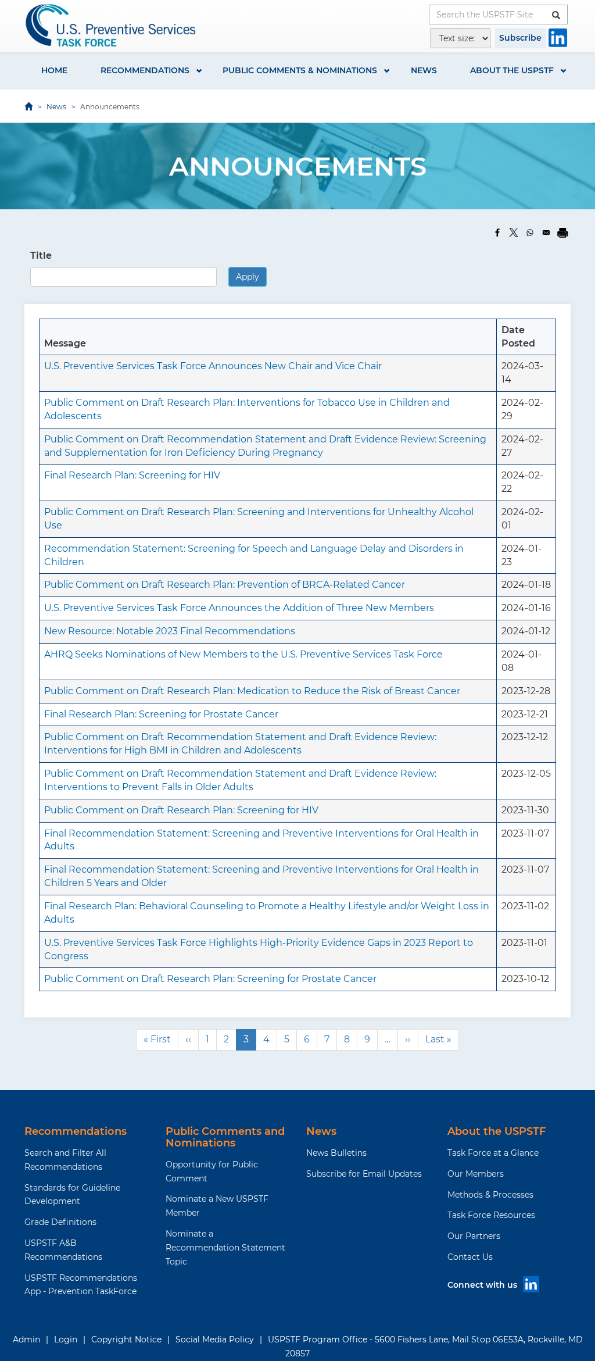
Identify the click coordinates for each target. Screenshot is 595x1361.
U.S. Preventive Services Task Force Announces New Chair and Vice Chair (213, 365)
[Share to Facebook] (497, 232)
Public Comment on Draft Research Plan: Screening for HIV (181, 810)
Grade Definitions (60, 1222)
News (424, 70)
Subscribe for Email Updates (364, 1174)
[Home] (111, 25)
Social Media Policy (214, 1339)
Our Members (475, 1174)
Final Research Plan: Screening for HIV (132, 475)
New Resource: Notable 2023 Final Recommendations (169, 631)
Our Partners (473, 1236)
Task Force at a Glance (493, 1153)
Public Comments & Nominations (300, 70)
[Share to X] (513, 232)
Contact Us (470, 1257)
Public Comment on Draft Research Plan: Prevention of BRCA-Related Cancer (224, 584)
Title (41, 255)
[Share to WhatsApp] (530, 232)
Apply (249, 276)
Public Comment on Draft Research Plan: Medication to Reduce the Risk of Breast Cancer (252, 690)
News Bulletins (336, 1153)
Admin (26, 1339)
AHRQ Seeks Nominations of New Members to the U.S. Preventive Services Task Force (243, 654)
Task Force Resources (491, 1215)
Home (54, 70)
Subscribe (520, 38)
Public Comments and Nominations (225, 1137)
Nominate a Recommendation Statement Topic (225, 1247)
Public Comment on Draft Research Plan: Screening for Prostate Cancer (210, 978)
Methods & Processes (490, 1194)
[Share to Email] (546, 232)
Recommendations (145, 70)
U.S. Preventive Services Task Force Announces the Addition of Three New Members (239, 607)
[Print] (562, 232)
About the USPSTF (512, 70)
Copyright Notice (126, 1339)
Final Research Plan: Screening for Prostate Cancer (161, 714)
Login (65, 1339)
